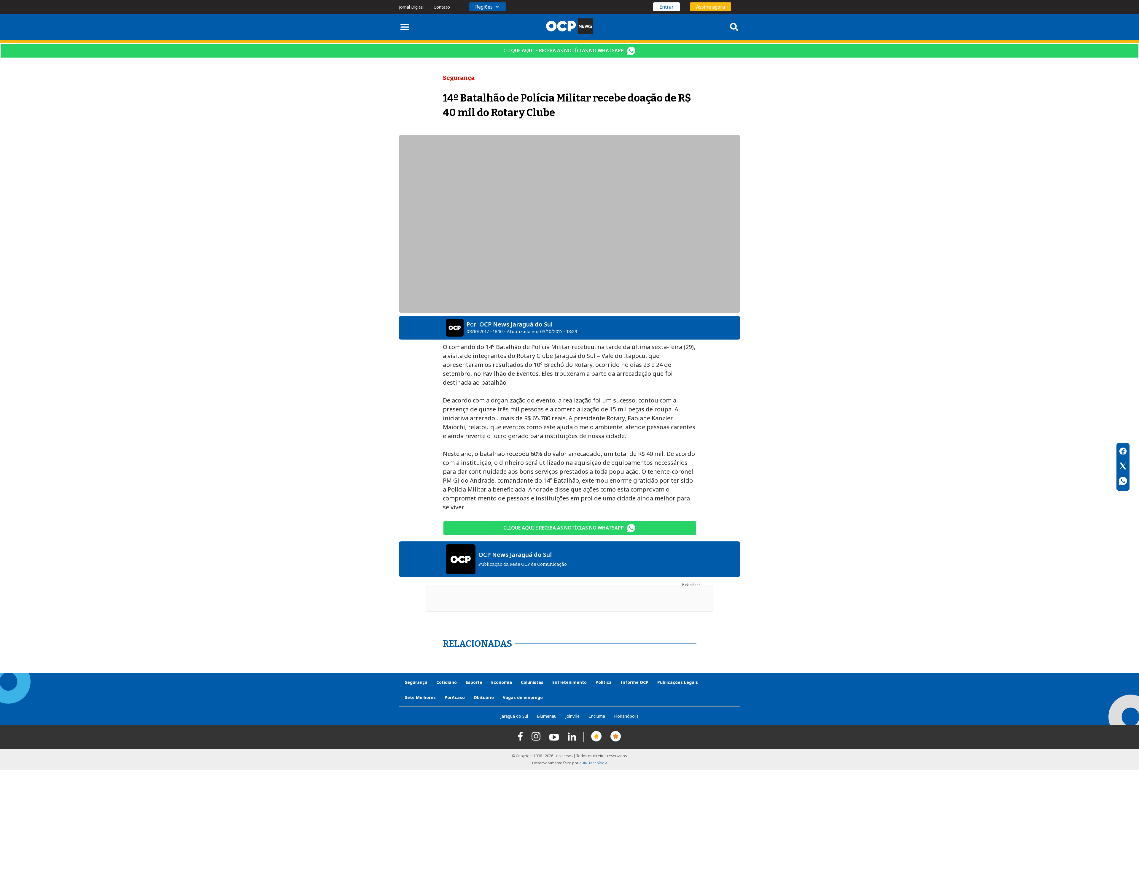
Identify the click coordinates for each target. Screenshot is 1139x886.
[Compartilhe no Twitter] (1123, 467)
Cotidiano (446, 682)
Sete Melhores (420, 697)
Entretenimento (569, 682)
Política (604, 682)
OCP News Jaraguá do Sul (516, 324)
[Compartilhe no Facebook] (1123, 452)
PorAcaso (455, 697)
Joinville (572, 716)
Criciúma (596, 716)
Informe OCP (634, 682)
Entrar (666, 7)
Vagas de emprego (523, 697)
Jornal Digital (411, 7)
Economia (501, 682)
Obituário (484, 697)
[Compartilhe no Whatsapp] (1123, 481)
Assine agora (710, 7)
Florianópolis (626, 716)
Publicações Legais (677, 682)
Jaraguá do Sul (514, 716)
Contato (442, 7)
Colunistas (532, 682)
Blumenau (546, 716)
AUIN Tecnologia (593, 762)
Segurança (416, 682)
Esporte (474, 682)
